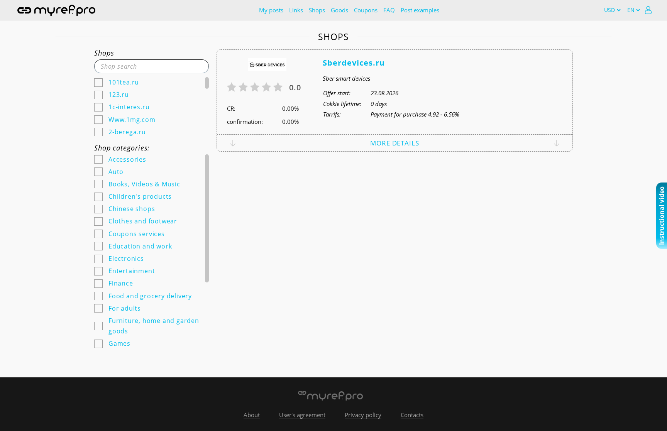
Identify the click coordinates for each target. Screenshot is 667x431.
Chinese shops (131, 209)
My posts (271, 10)
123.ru (118, 94)
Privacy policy (363, 415)
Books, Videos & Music (144, 184)
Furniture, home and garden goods (153, 325)
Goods (339, 10)
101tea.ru (123, 82)
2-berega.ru (127, 132)
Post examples (420, 10)
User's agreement (302, 415)
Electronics (126, 258)
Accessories (127, 159)
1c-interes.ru (128, 107)
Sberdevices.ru (354, 63)
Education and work (140, 246)
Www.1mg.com (132, 119)
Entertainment (131, 271)
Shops (317, 10)
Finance (120, 283)
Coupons (366, 10)
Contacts (412, 415)
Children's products (140, 196)
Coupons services (136, 234)
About (252, 415)
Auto (116, 171)
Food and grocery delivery (150, 296)
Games (119, 343)
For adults (124, 308)
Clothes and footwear (142, 221)
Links (296, 10)
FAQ (389, 10)
